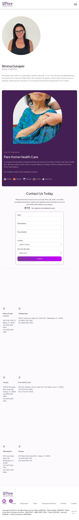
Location (20, 240)
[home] (7, 4)
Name (19, 215)
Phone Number (22, 232)
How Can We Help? (23, 249)
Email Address (21, 223)
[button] (75, 4)
